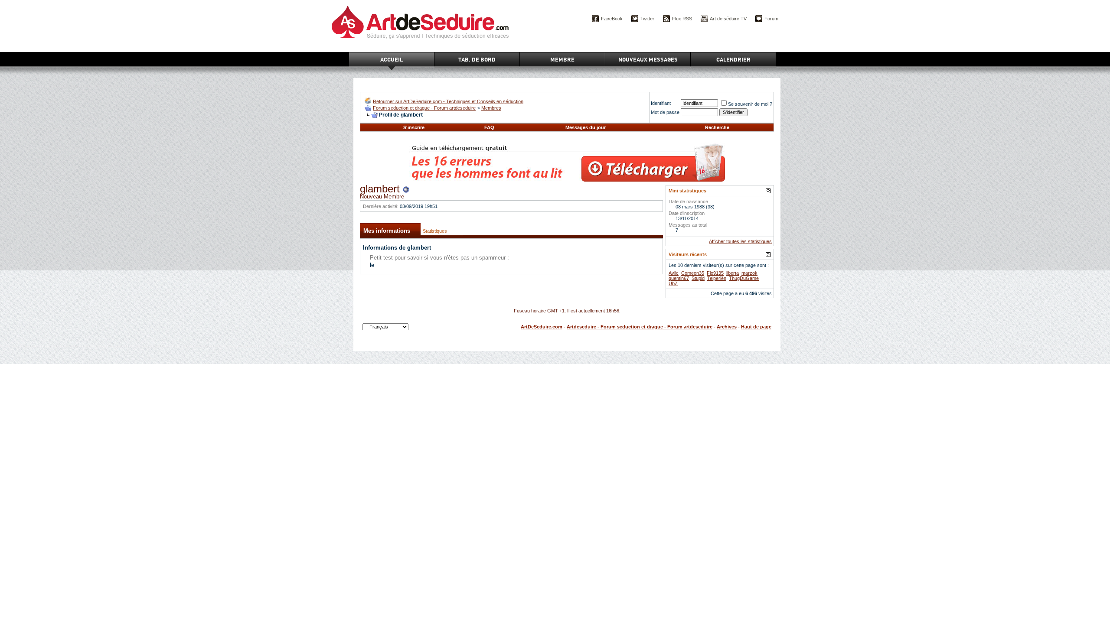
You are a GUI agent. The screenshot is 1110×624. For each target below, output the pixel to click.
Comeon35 (692, 273)
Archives (727, 326)
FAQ (489, 127)
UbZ (673, 283)
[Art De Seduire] (368, 102)
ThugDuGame (744, 278)
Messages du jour (585, 127)
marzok (749, 273)
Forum (771, 18)
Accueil (391, 59)
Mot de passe (665, 112)
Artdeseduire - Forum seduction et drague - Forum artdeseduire (639, 326)
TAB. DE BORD (477, 59)
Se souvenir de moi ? (750, 104)
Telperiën (716, 278)
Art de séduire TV (728, 18)
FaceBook (612, 18)
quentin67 (679, 278)
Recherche (717, 127)
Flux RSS (682, 18)
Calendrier (733, 59)
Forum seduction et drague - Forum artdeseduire (424, 107)
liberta (732, 273)
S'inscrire (413, 127)
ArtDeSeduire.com (541, 326)
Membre (562, 59)
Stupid (698, 278)
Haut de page (756, 326)
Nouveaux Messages (648, 59)
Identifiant (661, 103)
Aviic (674, 273)
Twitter (647, 18)
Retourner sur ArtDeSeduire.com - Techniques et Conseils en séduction (448, 101)
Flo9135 (715, 273)
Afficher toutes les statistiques (740, 241)
